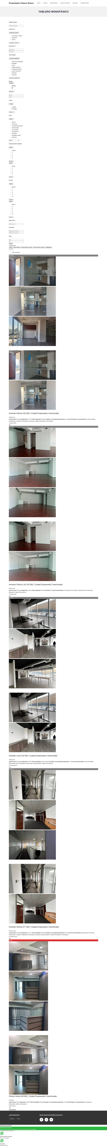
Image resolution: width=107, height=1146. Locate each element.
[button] (14, 33)
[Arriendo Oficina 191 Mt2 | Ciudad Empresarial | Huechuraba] (53, 333)
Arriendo (12, 1118)
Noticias (75, 3)
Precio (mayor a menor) (26, 247)
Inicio (39, 3)
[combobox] (53, 38)
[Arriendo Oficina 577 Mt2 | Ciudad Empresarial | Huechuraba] (53, 847)
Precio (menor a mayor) (39, 247)
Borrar (10, 243)
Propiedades (54, 3)
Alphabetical (48, 247)
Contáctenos (85, 3)
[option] (17, 35)
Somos (45, 3)
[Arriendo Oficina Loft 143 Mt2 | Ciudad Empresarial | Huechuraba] (53, 505)
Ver (10, 425)
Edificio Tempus (65, 3)
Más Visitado (17, 247)
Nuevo (10, 247)
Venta (18, 1118)
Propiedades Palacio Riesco (21, 3)
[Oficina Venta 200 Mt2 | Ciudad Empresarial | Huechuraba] (53, 1018)
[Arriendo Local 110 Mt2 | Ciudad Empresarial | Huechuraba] (53, 676)
